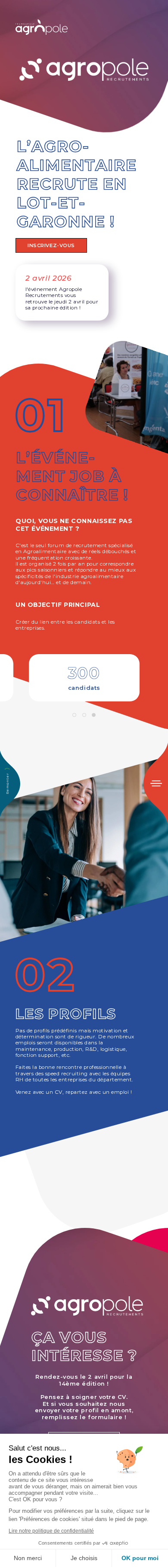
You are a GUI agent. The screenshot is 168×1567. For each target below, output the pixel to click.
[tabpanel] (84, 677)
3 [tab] (94, 715)
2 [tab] (84, 715)
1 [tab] (74, 715)
